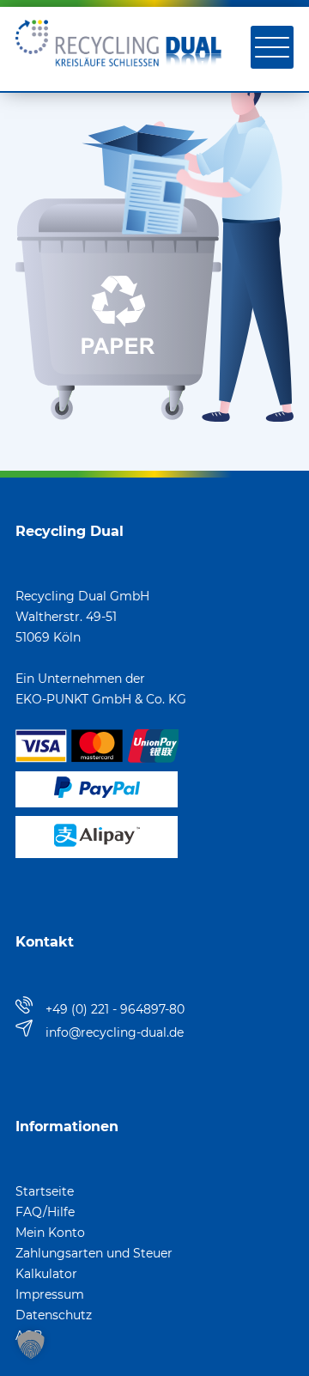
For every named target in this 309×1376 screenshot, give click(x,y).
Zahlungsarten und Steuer (94, 1253)
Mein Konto (50, 1232)
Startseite (44, 1191)
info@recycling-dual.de (114, 1032)
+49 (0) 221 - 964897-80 (115, 1009)
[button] (31, 1345)
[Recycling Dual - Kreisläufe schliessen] (118, 74)
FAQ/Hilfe (45, 1212)
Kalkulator (46, 1274)
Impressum (49, 1294)
